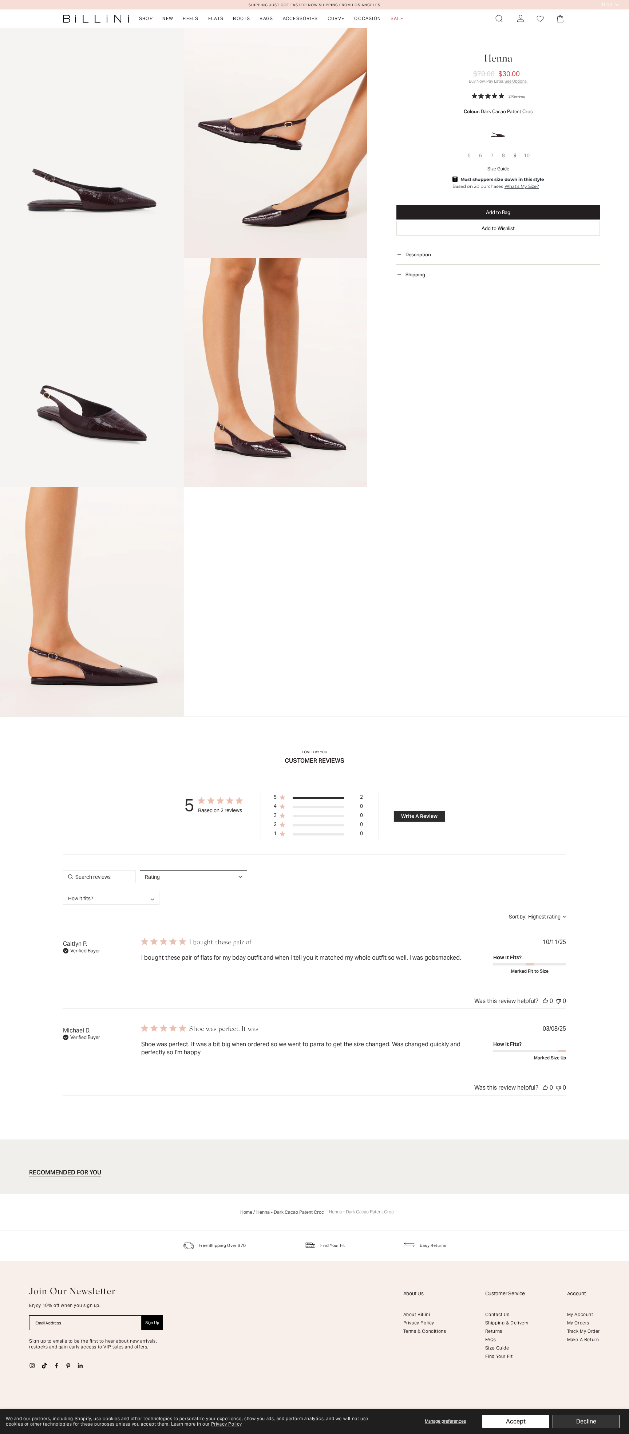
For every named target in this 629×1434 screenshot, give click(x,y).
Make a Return (583, 1339)
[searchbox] (99, 876)
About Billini (416, 1314)
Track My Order (583, 1331)
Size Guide (498, 168)
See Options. (516, 81)
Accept (516, 1421)
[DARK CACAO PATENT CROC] (498, 129)
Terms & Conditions (424, 1331)
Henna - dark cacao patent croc (361, 1211)
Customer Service (505, 1293)
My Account (580, 1314)
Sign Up (152, 1322)
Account (576, 1293)
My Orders (578, 1323)
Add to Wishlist (498, 228)
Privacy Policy (226, 1424)
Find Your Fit (499, 1356)
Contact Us (497, 1314)
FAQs (490, 1339)
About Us (413, 1293)
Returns (493, 1331)
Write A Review (419, 816)
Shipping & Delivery (507, 1323)
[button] (499, 18)
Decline (586, 1421)
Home (246, 1212)
